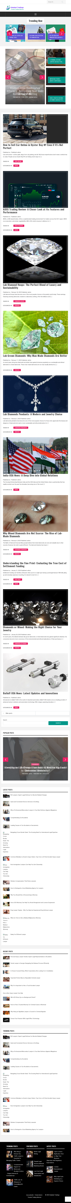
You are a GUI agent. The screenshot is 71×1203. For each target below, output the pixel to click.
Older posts (9, 713)
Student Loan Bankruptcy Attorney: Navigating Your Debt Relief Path (25, 91)
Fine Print (18, 579)
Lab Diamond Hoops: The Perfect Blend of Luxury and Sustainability (32, 286)
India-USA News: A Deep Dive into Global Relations (30, 475)
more (16, 165)
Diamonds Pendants (21, 427)
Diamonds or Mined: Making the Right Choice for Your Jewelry (32, 628)
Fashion (17, 305)
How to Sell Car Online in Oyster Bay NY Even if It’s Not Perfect (33, 146)
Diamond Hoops (19, 301)
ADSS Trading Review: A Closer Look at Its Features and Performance (33, 210)
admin (35, 97)
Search (5, 720)
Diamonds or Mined (21, 643)
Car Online (18, 161)
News (16, 489)
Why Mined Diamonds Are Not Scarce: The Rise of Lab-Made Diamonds (32, 534)
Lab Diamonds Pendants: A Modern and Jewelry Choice (32, 414)
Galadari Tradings (34, 1195)
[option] (15, 34)
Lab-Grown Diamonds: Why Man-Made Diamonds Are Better (35, 355)
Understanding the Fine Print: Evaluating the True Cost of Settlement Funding (34, 564)
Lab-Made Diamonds (21, 549)
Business (35, 764)
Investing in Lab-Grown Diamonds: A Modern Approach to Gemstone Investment (35, 769)
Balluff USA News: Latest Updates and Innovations (30, 693)
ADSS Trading (19, 225)
